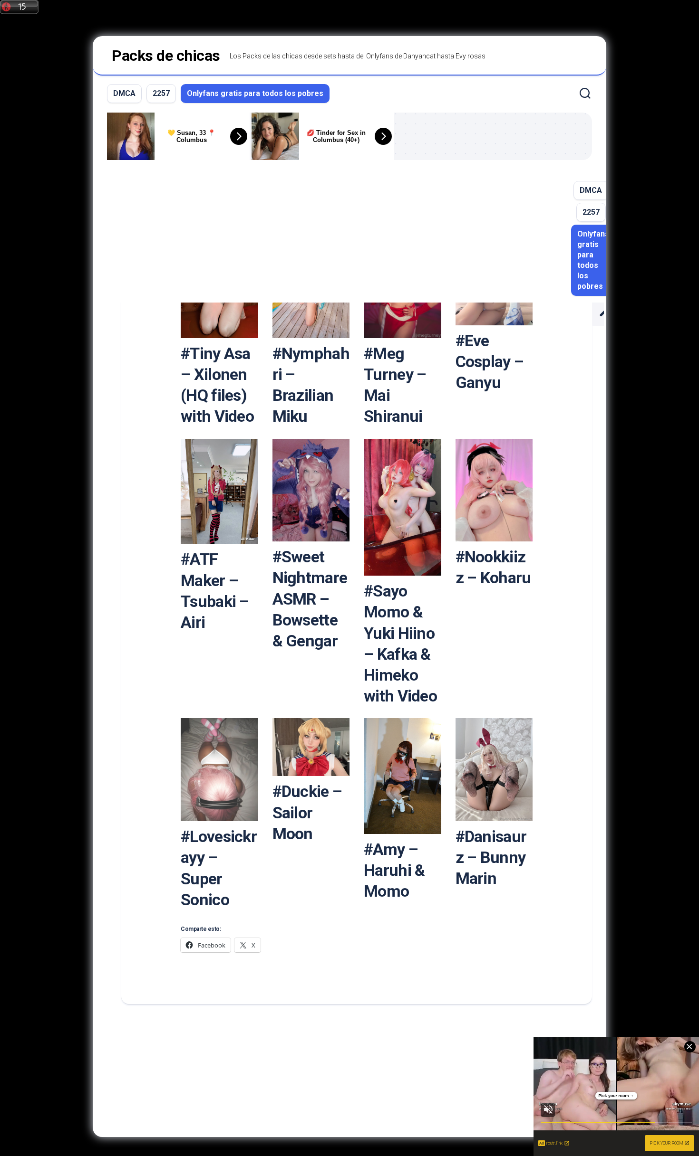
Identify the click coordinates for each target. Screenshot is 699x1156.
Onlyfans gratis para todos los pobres (255, 93)
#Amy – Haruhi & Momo (394, 870)
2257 (161, 93)
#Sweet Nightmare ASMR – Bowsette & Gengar (310, 598)
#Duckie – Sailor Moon (307, 812)
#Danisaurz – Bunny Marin (491, 857)
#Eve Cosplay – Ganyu (490, 361)
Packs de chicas (166, 56)
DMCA (124, 93)
